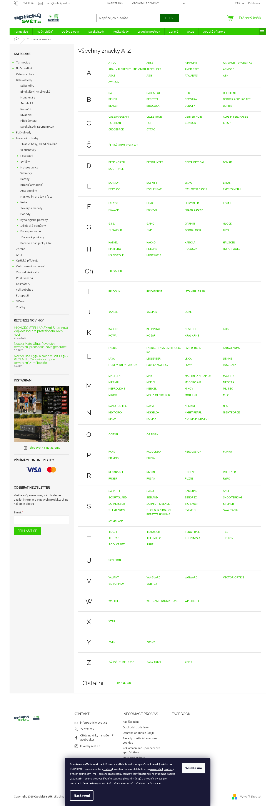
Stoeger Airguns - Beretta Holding (160, 512)
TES (225, 532)
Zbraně (20, 249)
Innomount (155, 291)
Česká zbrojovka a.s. (123, 145)
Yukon (151, 642)
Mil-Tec (228, 388)
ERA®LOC (114, 189)
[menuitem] (21, 31)
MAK (149, 376)
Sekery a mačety (31, 208)
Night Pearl (193, 412)
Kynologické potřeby (34, 220)
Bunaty (190, 106)
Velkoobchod (24, 290)
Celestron (154, 117)
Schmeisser (116, 504)
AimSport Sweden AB (237, 63)
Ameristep (192, 69)
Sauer (227, 491)
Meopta (228, 382)
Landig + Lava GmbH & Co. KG (164, 350)
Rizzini (151, 472)
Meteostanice (29, 167)
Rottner (229, 472)
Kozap (151, 335)
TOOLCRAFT (116, 544)
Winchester (193, 601)
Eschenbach (155, 189)
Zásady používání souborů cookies (140, 740)
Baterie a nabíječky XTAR (36, 243)
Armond (228, 69)
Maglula (114, 376)
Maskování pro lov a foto (36, 197)
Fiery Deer (192, 203)
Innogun (114, 291)
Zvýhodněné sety (27, 272)
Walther (114, 601)
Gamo (151, 223)
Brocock (153, 106)
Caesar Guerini (118, 117)
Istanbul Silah (195, 291)
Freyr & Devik (194, 210)
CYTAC (151, 129)
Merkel (152, 388)
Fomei (227, 203)
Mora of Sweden (158, 395)
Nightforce (231, 412)
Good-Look (193, 230)
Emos (227, 183)
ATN (225, 75)
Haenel (113, 242)
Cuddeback (116, 129)
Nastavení (82, 795)
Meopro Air (193, 382)
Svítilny (25, 162)
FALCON (113, 203)
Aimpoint (191, 63)
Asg (149, 75)
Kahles (113, 329)
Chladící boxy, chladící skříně (38, 144)
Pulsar (152, 458)
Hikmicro (114, 249)
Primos (113, 458)
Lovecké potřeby (27, 138)
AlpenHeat (154, 69)
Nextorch (115, 412)
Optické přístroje (27, 260)
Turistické (26, 103)
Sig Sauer (191, 504)
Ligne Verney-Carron (122, 365)
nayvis (151, 406)
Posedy (25, 214)
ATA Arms (191, 75)
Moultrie (191, 395)
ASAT (111, 75)
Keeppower (155, 329)
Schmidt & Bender (159, 504)
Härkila (190, 242)
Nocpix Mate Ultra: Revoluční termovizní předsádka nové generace (40, 345)
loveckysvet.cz (90, 746)
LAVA (111, 358)
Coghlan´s (116, 123)
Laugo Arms (231, 348)
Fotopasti (26, 156)
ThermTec (154, 538)
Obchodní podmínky (145, 3)
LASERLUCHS (193, 348)
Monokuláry (27, 97)
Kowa (112, 335)
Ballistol (153, 93)
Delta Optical (194, 162)
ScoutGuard (117, 497)
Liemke (227, 358)
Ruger (112, 478)
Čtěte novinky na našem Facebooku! (96, 737)
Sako (150, 491)
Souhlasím (193, 768)
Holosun (191, 249)
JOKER (189, 312)
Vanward (191, 577)
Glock (227, 223)
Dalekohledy (24, 80)
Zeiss (188, 662)
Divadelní (26, 115)
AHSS (150, 63)
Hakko (151, 242)
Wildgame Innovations (162, 601)
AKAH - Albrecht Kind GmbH (127, 69)
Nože (23, 202)
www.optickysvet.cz (161, 769)
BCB (187, 93)
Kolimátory (23, 284)
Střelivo (21, 301)
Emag (188, 183)
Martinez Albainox (198, 376)
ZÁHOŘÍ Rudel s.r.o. (121, 662)
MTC (226, 395)
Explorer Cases (196, 189)
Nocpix (151, 419)
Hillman (152, 249)
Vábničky (26, 173)
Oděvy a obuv (25, 74)
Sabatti (114, 491)
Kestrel (190, 329)
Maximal (114, 382)
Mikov (189, 388)
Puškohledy (23, 132)
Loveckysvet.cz (158, 365)
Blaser (113, 106)
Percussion (193, 452)
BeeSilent (230, 93)
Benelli (113, 99)
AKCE (19, 255)
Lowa (188, 365)
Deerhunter (155, 162)
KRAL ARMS (192, 335)
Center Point (194, 117)
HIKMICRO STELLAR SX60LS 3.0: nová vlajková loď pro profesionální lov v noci (41, 331)
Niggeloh (153, 412)
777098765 (87, 729)
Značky (20, 307)
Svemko (190, 510)
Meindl (151, 382)
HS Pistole (116, 255)
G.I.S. (111, 223)
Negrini (190, 406)
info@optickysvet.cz (93, 723)
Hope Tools (231, 249)
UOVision (114, 560)
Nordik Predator (197, 419)
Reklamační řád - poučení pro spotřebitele (141, 750)
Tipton (228, 538)
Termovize (23, 62)
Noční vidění (24, 68)
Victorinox (116, 584)
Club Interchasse (235, 117)
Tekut (112, 532)
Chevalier (115, 271)
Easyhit (152, 183)
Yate (111, 642)
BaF (110, 93)
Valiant (113, 577)
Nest (226, 406)
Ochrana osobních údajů (138, 733)
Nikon (112, 419)
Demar (227, 162)
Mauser (228, 376)
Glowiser (115, 230)
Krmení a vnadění (31, 185)
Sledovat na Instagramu (45, 448)
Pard (111, 452)
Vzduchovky (28, 150)
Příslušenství (28, 121)
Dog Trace (116, 169)
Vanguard (153, 577)
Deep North (116, 162)
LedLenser (154, 358)
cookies (107, 769)
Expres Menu (232, 189)
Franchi (152, 210)
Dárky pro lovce (30, 231)
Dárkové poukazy (33, 237)
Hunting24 (154, 255)
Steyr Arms (116, 510)
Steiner (228, 504)
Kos (226, 329)
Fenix (150, 203)
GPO (226, 230)
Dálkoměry (27, 86)
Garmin (190, 223)
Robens (190, 472)
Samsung (191, 491)
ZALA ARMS (154, 662)
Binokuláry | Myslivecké (35, 92)
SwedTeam (115, 521)
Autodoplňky (28, 191)
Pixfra (227, 452)
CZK (238, 3)
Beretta (152, 99)
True (150, 544)
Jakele (113, 312)
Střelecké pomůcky (33, 226)
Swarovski (230, 510)
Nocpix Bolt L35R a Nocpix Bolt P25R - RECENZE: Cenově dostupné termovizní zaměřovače (41, 360)
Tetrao (114, 538)
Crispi (227, 123)
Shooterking (232, 497)
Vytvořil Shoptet (250, 797)
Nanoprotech (118, 406)
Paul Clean (154, 452)
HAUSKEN (229, 242)
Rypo (226, 478)
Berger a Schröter (237, 99)
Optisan (152, 434)
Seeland (152, 497)
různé (189, 478)
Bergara (191, 99)
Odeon (113, 434)
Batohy (25, 179)
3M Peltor (124, 683)
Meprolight (116, 388)
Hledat (169, 18)
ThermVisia (192, 538)
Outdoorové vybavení (30, 266)
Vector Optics (233, 577)
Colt (150, 123)
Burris (227, 106)
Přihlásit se (27, 531)
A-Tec (112, 63)
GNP (149, 230)
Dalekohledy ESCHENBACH (37, 127)
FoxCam (113, 210)
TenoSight (154, 532)
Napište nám (115, 3)
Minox (112, 395)
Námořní (25, 109)
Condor (190, 123)
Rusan (151, 478)
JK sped (152, 312)
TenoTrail (192, 532)
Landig (113, 348)
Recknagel (115, 472)
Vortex (152, 584)
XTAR (111, 621)
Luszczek (229, 365)
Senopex (191, 497)
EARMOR (114, 183)
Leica (188, 358)
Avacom (114, 82)
